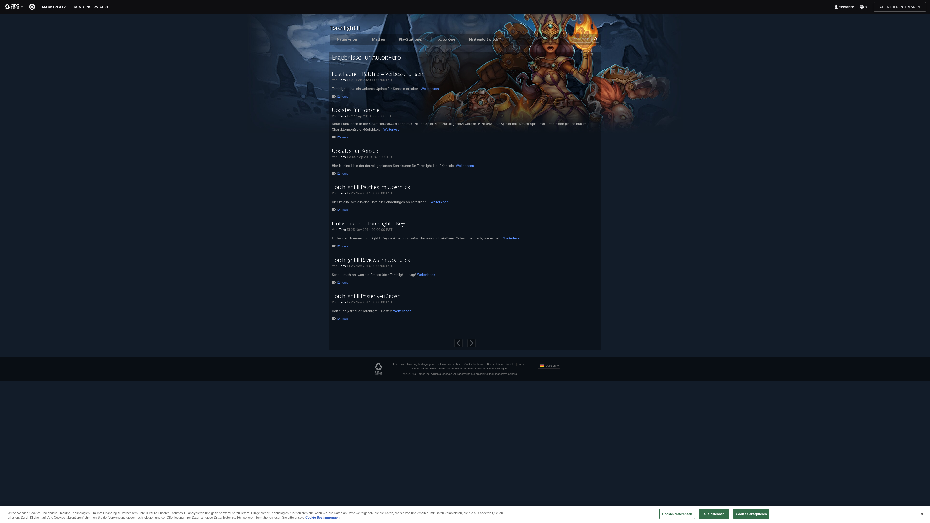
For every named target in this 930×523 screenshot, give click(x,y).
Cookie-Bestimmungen (322, 518)
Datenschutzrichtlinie (449, 364)
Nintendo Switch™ (485, 39)
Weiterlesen (430, 89)
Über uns (398, 364)
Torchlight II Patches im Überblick (371, 187)
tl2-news (342, 96)
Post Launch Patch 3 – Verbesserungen (377, 73)
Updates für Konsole (356, 110)
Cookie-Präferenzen (424, 368)
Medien (378, 39)
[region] (465, 514)
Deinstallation (495, 364)
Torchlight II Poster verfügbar (366, 296)
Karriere (522, 364)
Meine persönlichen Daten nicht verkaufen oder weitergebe (473, 368)
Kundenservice (89, 7)
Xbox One (446, 39)
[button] (14, 7)
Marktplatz (54, 7)
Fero (342, 80)
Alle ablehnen (714, 514)
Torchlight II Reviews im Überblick (371, 259)
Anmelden (846, 6)
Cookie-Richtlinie (474, 364)
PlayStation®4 (412, 39)
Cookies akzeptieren (751, 514)
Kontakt (510, 364)
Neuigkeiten (347, 39)
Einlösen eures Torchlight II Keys (369, 223)
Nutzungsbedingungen (420, 364)
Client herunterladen (900, 6)
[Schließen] (922, 514)
